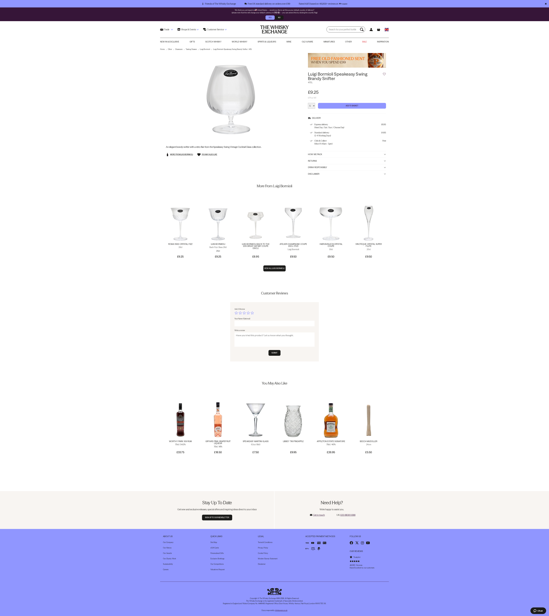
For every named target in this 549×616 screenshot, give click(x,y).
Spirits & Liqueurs (267, 41)
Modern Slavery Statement (268, 559)
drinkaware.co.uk (281, 610)
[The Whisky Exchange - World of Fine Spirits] (274, 29)
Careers (165, 569)
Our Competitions (217, 564)
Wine (289, 41)
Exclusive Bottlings (217, 559)
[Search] (362, 29)
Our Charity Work (169, 559)
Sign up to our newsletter (217, 517)
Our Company (168, 542)
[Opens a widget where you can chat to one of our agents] (538, 611)
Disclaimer (313, 174)
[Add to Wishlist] (384, 74)
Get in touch (319, 515)
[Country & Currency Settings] (387, 29)
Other (348, 41)
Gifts (192, 41)
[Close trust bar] (546, 3)
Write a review (239, 330)
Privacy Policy (263, 548)
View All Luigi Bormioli (274, 268)
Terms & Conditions (265, 542)
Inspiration (383, 41)
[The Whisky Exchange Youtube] (368, 543)
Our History (167, 548)
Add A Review (239, 309)
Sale (364, 41)
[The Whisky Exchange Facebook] (351, 543)
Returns (312, 161)
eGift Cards (214, 548)
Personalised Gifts (217, 553)
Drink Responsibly (317, 167)
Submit (274, 353)
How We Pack (315, 154)
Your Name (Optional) (242, 319)
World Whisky (239, 41)
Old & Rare (307, 41)
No (279, 17)
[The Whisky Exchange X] (357, 543)
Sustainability (168, 564)
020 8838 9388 (347, 515)
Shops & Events (188, 29)
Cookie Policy (263, 553)
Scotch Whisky (213, 41)
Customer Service (215, 29)
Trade (166, 29)
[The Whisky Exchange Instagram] (362, 543)
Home (162, 49)
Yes (269, 17)
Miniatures (329, 41)
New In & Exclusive (169, 41)
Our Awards (167, 553)
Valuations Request (217, 569)
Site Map (213, 542)
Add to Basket (352, 106)
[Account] (371, 29)
